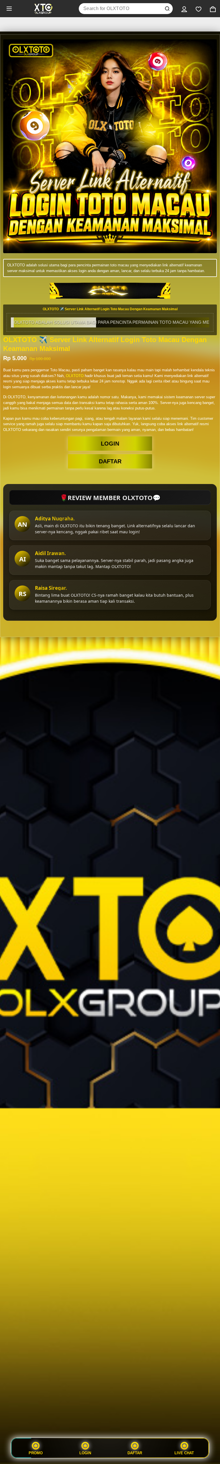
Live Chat (184, 1453)
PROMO (36, 1453)
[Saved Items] (198, 8)
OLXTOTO (75, 376)
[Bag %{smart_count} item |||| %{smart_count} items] (213, 8)
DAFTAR (110, 461)
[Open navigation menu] (9, 8)
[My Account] (184, 8)
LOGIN (110, 443)
